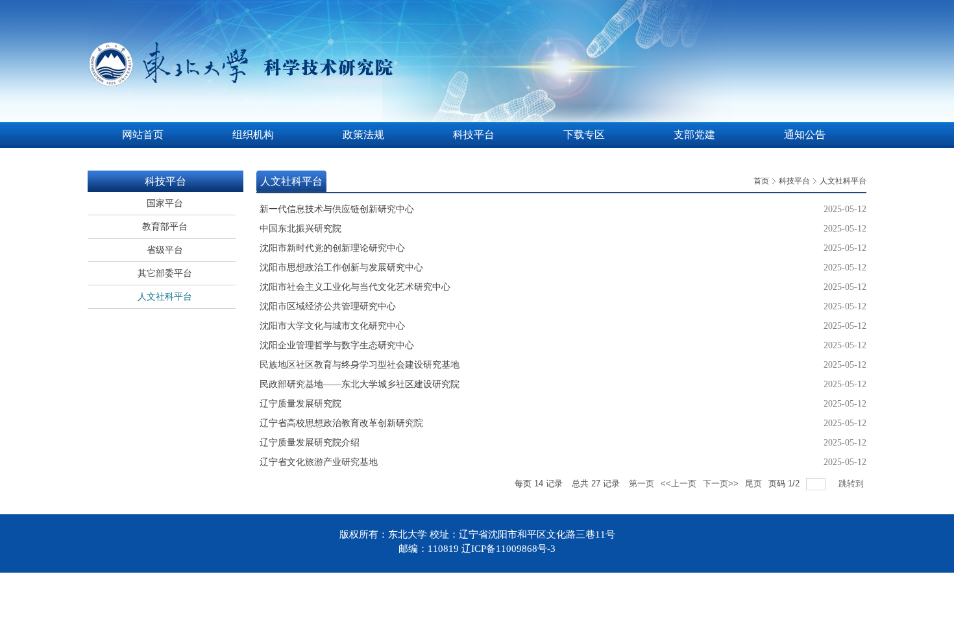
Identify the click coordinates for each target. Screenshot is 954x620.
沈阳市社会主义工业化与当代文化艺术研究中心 (355, 287)
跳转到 (852, 483)
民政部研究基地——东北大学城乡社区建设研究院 (359, 384)
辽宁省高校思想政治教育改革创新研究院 (341, 423)
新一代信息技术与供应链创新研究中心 (337, 209)
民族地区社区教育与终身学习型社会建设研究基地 (359, 365)
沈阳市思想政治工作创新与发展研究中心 (341, 267)
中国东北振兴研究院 (300, 228)
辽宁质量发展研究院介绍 (310, 442)
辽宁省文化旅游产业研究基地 (319, 462)
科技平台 (794, 180)
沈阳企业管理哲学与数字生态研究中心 (337, 345)
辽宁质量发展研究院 (300, 404)
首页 (761, 180)
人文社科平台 (843, 180)
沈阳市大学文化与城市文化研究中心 (332, 326)
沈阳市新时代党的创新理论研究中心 (332, 248)
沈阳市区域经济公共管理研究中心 (328, 306)
